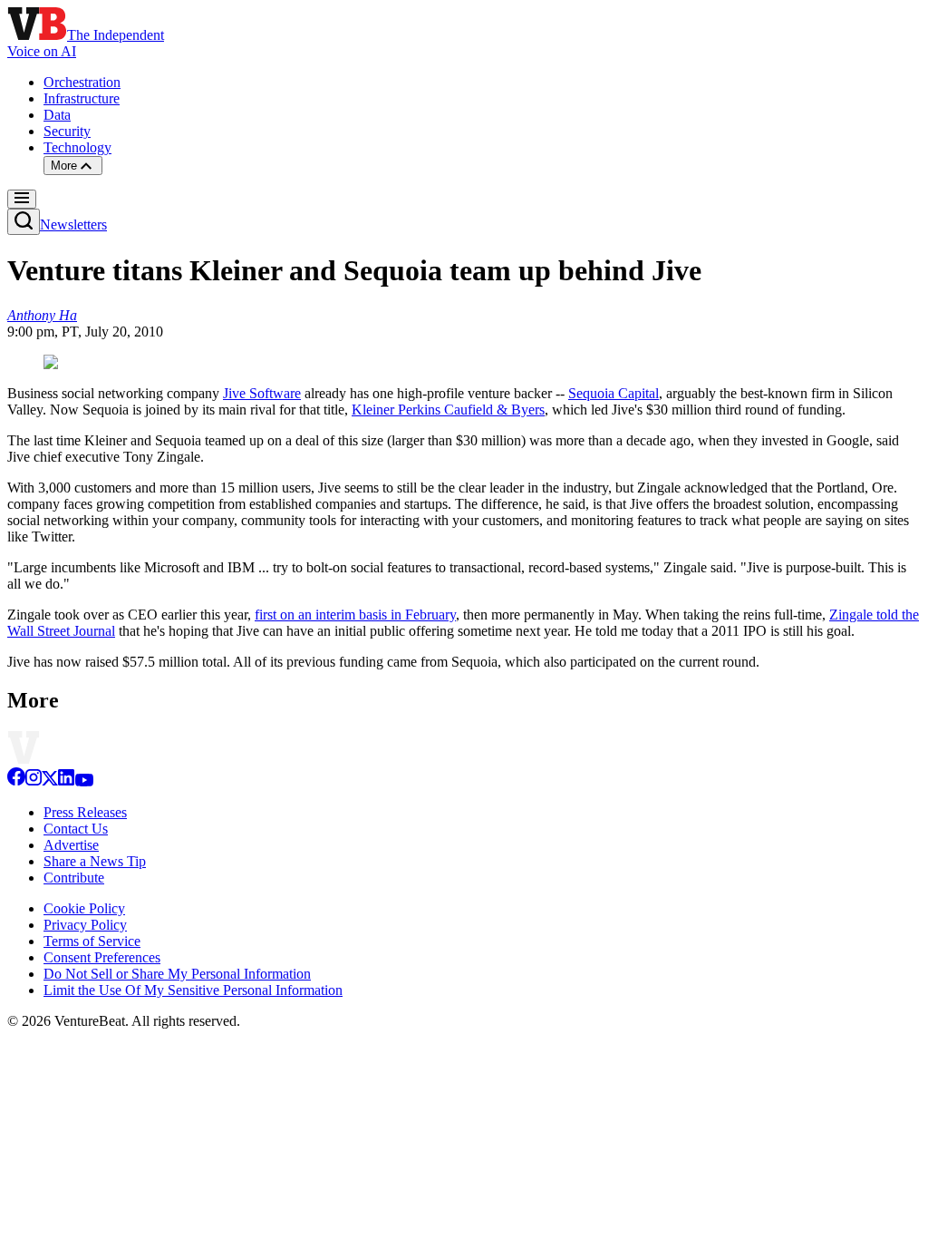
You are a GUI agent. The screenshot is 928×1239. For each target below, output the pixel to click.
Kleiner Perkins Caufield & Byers (448, 409)
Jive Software (262, 393)
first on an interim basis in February (355, 614)
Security (67, 131)
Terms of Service (92, 941)
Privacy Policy (85, 924)
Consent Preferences (102, 957)
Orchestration (82, 82)
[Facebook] (16, 781)
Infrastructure (82, 98)
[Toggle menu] (21, 199)
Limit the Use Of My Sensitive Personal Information (193, 990)
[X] (50, 781)
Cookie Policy (84, 908)
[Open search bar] (23, 222)
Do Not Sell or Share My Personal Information (177, 973)
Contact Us (76, 828)
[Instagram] (33, 781)
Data (57, 114)
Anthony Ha (42, 315)
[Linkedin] (66, 781)
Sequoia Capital (613, 393)
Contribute (74, 877)
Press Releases (85, 812)
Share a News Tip (95, 861)
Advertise (71, 845)
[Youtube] (83, 781)
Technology (77, 147)
